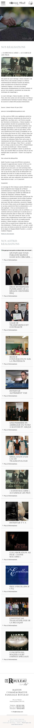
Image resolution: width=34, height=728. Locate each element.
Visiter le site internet (7, 234)
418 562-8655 (21, 708)
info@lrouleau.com (17, 711)
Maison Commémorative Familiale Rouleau (30, 3)
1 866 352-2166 (20, 707)
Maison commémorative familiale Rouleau (14, 3)
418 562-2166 (20, 705)
